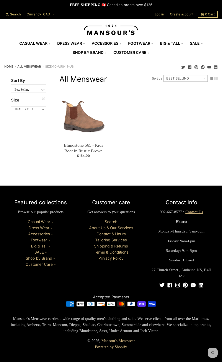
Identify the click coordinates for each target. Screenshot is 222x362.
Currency (34, 14)
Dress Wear (39, 228)
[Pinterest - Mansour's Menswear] (203, 66)
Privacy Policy (111, 258)
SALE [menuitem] (195, 43)
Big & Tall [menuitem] (170, 43)
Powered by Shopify (111, 347)
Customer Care (39, 264)
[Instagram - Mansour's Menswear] (196, 66)
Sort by (157, 78)
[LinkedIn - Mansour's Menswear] (216, 66)
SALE (39, 252)
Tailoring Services (111, 240)
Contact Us (194, 212)
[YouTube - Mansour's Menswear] (209, 66)
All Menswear (29, 66)
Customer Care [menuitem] (129, 52)
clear (44, 99)
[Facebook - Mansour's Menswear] (190, 66)
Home (8, 66)
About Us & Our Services (111, 228)
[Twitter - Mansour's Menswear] (183, 66)
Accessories (39, 234)
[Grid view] (211, 78)
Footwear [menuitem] (139, 43)
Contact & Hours (111, 234)
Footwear (39, 240)
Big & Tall (39, 246)
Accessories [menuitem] (105, 43)
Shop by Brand (39, 258)
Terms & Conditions (111, 252)
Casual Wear (39, 221)
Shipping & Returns (111, 246)
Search (111, 221)
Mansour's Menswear (118, 341)
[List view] (216, 78)
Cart (210, 14)
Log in (159, 14)
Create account (181, 14)
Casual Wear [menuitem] (33, 43)
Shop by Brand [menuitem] (88, 52)
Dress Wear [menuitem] (69, 43)
